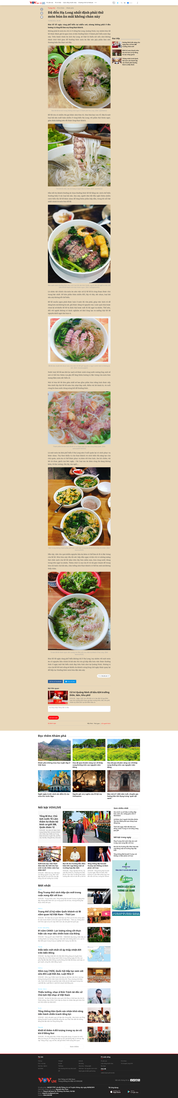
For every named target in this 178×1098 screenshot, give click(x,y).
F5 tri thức (58, 2)
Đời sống (81, 1063)
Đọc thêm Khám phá (52, 736)
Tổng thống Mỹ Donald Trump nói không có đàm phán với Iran (98, 866)
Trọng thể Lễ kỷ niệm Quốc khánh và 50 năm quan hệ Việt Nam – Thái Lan (59, 913)
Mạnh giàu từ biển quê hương (87, 1071)
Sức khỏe (40, 1068)
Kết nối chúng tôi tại (122, 1080)
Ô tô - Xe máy (41, 1063)
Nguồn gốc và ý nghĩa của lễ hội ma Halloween (87, 795)
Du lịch (60, 1063)
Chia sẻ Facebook (56, 681)
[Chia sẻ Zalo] (41, 13)
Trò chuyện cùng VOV (127, 1063)
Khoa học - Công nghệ (85, 1066)
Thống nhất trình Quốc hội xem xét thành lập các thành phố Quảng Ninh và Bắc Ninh (130, 62)
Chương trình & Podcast (85, 2)
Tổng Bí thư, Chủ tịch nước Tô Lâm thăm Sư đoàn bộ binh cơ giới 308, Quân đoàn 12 (48, 822)
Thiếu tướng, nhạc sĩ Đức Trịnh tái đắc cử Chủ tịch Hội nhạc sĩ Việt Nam (60, 993)
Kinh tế (81, 1061)
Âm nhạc (103, 1066)
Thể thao (60, 1066)
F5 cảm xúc (49, 2)
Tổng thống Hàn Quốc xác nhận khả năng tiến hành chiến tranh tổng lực (60, 1012)
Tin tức (40, 889)
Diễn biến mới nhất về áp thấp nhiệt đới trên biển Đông (59, 951)
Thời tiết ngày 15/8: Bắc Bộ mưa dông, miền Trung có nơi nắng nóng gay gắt (126, 828)
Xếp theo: (90, 723)
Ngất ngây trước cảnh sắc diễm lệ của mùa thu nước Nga (53, 795)
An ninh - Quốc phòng (43, 927)
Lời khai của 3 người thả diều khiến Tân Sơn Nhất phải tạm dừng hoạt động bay (126, 821)
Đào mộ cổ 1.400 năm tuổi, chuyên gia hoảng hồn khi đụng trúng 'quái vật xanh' (122, 796)
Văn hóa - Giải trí (42, 989)
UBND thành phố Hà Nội (107, 1073)
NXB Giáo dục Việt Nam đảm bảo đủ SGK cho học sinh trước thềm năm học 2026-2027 (48, 867)
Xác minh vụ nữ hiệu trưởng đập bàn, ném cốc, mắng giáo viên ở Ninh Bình (125, 813)
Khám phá (70, 8)
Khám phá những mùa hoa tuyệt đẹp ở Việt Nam (54, 764)
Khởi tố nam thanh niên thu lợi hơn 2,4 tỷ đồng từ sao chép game (130, 52)
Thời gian (97, 723)
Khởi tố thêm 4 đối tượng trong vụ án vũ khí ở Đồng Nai (60, 1032)
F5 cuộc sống (105, 1057)
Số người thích (106, 723)
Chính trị (40, 908)
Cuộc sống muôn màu (70, 2)
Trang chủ (51, 8)
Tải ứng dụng (113, 1087)
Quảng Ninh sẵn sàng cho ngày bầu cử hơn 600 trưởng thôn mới (131, 44)
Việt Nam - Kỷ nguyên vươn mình (88, 1068)
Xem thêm (74, 1046)
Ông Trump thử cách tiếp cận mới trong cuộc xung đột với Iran (59, 894)
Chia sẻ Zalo (71, 681)
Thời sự (40, 1061)
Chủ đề (103, 1069)
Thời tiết (40, 947)
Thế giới (60, 1061)
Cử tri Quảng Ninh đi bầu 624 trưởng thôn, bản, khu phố (89, 693)
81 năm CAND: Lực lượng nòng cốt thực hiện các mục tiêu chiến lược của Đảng (59, 932)
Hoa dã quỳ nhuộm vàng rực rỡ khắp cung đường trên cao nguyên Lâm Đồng (88, 765)
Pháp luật (40, 1027)
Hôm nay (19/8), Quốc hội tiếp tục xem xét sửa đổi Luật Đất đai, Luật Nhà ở (60, 972)
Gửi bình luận (53, 718)
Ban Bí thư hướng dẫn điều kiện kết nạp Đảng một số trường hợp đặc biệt (74, 866)
